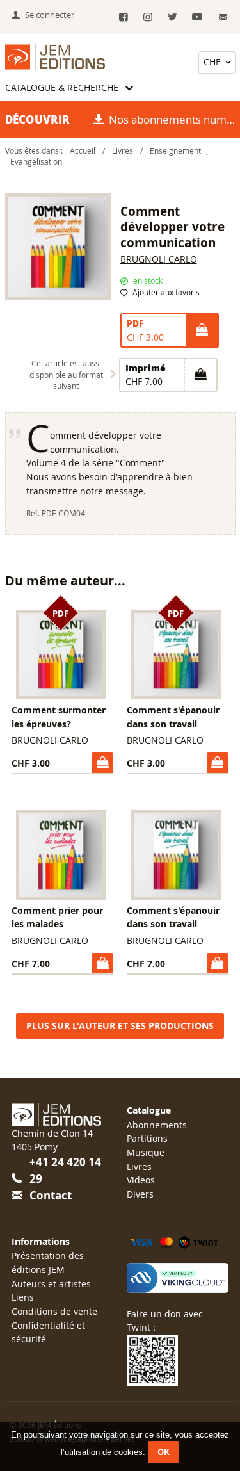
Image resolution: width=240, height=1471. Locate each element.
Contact (50, 1195)
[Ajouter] (202, 330)
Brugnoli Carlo (158, 259)
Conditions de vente (54, 1311)
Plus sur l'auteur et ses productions (120, 1026)
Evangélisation (36, 162)
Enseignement (175, 151)
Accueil (82, 151)
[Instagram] (148, 18)
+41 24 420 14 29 (65, 1170)
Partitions (147, 1138)
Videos (141, 1180)
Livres (122, 151)
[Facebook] (123, 18)
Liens (23, 1297)
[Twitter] (172, 18)
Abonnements (157, 1125)
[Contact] (223, 17)
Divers (140, 1194)
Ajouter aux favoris (166, 292)
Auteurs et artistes (51, 1284)
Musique (145, 1152)
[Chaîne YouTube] (197, 18)
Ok (163, 1452)
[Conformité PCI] (177, 1278)
